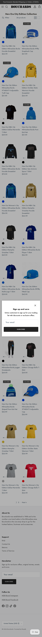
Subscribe (21, 329)
